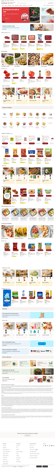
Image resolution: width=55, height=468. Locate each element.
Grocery (3, 0)
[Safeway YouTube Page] (52, 445)
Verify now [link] (6, 18)
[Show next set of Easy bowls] (53, 175)
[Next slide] (4, 21)
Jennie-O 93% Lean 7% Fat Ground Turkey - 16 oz (23, 46)
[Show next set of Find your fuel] (53, 330)
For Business (12, 0)
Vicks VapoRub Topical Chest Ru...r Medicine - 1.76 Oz (39, 302)
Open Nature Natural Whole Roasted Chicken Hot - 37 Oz (48, 200)
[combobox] (31, 3)
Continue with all (45, 466)
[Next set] (53, 42)
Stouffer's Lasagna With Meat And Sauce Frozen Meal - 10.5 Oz (23, 200)
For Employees (18, 457)
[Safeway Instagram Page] (50, 445)
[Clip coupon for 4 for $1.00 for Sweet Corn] (15, 83)
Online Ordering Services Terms (8, 405)
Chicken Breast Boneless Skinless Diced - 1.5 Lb (31, 45)
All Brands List (5, 459)
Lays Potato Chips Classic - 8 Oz (14, 160)
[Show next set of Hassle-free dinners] (53, 95)
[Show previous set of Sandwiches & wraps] (2, 277)
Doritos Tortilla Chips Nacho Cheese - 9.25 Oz (15, 254)
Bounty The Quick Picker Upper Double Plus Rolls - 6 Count (15, 302)
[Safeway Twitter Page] (45, 445)
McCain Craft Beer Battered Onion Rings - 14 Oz (31, 302)
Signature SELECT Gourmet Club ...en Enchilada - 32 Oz (38, 200)
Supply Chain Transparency (34, 455)
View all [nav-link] (13, 206)
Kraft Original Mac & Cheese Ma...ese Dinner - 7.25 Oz (6, 160)
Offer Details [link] (3, 141)
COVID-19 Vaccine (5, 453)
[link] (4, 29)
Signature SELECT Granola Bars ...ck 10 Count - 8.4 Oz (6, 254)
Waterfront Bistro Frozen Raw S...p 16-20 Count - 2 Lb (39, 46)
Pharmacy (8, 0)
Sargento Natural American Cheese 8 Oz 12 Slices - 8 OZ (39, 160)
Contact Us (17, 445)
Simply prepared (32, 238)
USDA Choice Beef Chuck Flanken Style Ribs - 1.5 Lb (15, 46)
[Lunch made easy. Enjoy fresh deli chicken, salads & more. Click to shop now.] (7, 195)
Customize (14, 466)
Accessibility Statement (33, 451)
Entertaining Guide (5, 461)
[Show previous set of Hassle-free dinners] (2, 95)
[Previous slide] (3, 21)
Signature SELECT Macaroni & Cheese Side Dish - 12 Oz (31, 200)
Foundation (18, 459)
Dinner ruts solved (19, 238)
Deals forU (45, 5)
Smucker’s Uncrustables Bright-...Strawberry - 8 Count (48, 254)
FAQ (17, 447)
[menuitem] (3, 5)
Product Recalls (18, 461)
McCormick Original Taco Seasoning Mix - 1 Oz (23, 160)
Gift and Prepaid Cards (6, 449)
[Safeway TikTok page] (54, 445)
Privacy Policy (32, 447)
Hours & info (11, 3)
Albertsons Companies (19, 451)
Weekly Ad (48, 5)
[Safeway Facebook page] (44, 445)
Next (52, 214)
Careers (17, 453)
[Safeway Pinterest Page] (47, 445)
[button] (11, 2)
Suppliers (17, 455)
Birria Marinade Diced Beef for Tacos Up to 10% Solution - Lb (6, 46)
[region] (27, 466)
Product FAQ (5, 457)
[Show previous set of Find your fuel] (2, 330)
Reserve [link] (8, 3)
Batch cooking (4, 238)
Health (5, 0)
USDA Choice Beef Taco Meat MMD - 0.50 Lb (48, 45)
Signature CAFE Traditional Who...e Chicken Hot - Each (14, 200)
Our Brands (4, 445)
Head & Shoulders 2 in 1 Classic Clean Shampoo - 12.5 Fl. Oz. (23, 302)
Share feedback (27, 435)
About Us (17, 449)
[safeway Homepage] (4, 3)
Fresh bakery (44, 66)
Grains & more (31, 66)
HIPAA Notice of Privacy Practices (34, 453)
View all (9, 32)
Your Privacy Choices (33, 449)
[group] (21, 15)
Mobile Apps (4, 447)
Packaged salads (5, 66)
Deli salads (17, 66)
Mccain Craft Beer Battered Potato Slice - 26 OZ (48, 302)
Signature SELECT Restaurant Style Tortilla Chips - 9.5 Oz (23, 254)
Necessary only (39, 466)
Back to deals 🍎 (30, 5)
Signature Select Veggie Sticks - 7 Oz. (39, 254)
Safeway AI (52, 5)
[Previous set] (2, 42)
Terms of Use (32, 445)
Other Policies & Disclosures (34, 457)
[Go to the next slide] (52, 140)
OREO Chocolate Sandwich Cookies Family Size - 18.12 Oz (31, 160)
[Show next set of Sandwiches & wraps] (53, 277)
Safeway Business (5, 463)
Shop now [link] (43, 10)
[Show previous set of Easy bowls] (2, 175)
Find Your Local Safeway (6, 451)
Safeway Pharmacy (6, 455)
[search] (45, 3)
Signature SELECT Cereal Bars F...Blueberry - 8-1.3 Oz (31, 254)
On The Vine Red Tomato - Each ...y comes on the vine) (31, 82)
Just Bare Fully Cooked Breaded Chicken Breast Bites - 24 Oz (48, 160)
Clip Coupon (5, 143)
